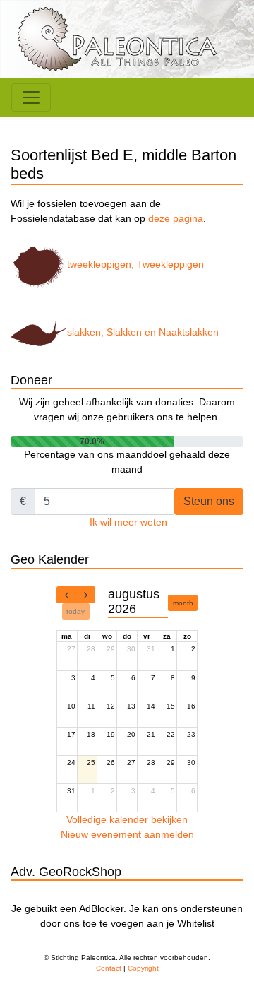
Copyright (143, 968)
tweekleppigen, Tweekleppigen (135, 264)
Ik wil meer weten (128, 522)
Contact (108, 968)
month (183, 603)
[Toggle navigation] (31, 97)
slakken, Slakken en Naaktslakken (143, 332)
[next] (85, 594)
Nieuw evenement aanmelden (127, 834)
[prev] (66, 594)
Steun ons (208, 501)
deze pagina (175, 218)
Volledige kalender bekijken (127, 819)
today (75, 611)
